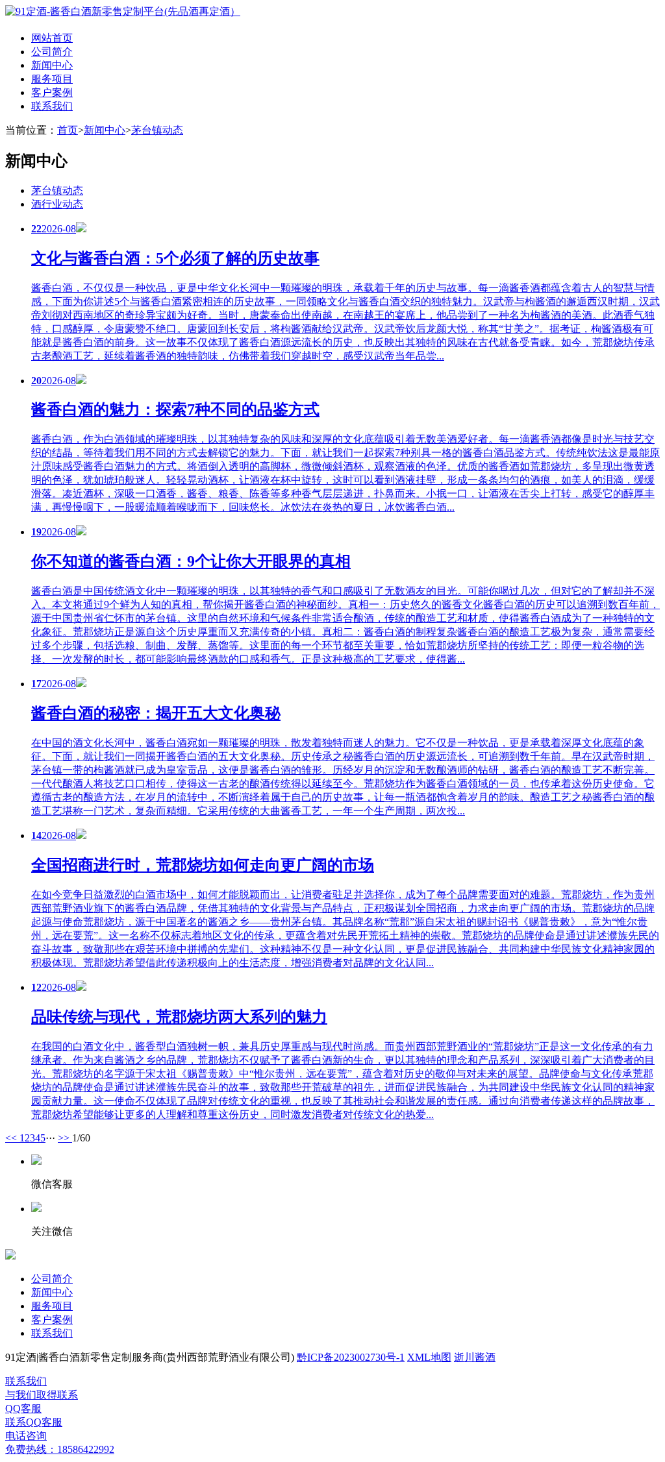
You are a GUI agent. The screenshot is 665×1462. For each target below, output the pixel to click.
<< (12, 1137)
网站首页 (52, 37)
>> (65, 1137)
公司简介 (52, 51)
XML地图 (429, 1357)
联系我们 (52, 106)
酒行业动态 (57, 204)
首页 (67, 130)
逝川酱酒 (475, 1357)
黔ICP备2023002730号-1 (351, 1357)
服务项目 (52, 78)
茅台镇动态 (157, 130)
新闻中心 (52, 65)
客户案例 (52, 92)
